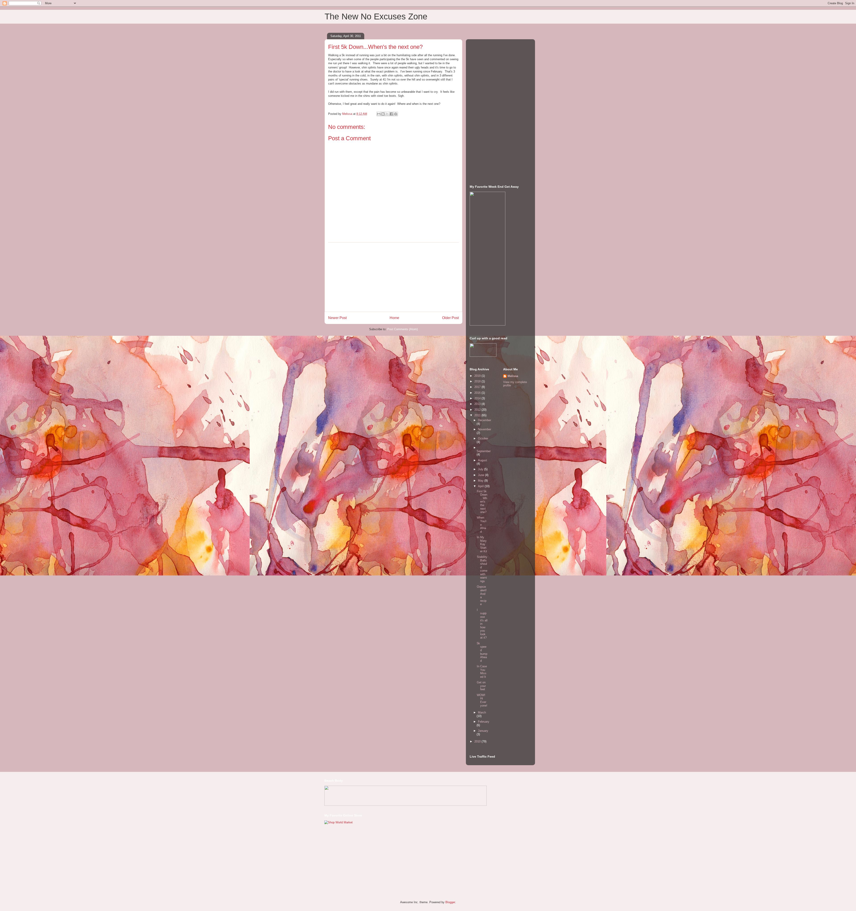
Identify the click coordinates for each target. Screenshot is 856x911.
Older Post (450, 318)
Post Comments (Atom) (402, 329)
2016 (478, 392)
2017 (478, 387)
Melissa (513, 376)
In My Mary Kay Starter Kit (482, 544)
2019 (478, 375)
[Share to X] (387, 114)
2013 (478, 404)
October (483, 438)
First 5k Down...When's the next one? (482, 502)
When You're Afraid (481, 524)
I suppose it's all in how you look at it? (482, 623)
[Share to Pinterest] (395, 114)
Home (394, 318)
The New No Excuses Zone (376, 16)
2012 (478, 409)
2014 (478, 398)
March (482, 712)
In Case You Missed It (482, 671)
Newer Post (337, 318)
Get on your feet (481, 686)
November (484, 429)
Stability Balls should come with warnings (482, 569)
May (481, 480)
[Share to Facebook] (391, 114)
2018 (478, 381)
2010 (478, 741)
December (484, 420)
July (481, 469)
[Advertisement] (393, 277)
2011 (478, 415)
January (483, 730)
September (484, 451)
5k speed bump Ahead (482, 652)
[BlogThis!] (383, 114)
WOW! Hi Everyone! (482, 700)
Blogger (450, 902)
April (481, 486)
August (482, 460)
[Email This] (379, 114)
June (481, 475)
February (483, 721)
